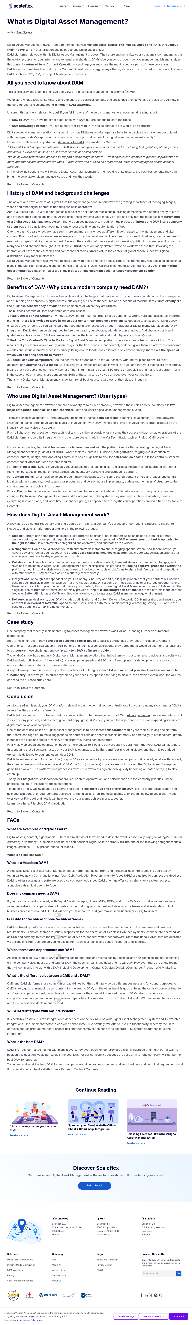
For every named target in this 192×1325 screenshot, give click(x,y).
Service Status (59, 1275)
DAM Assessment (15, 1270)
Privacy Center (104, 1265)
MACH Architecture (64, 593)
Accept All (178, 1316)
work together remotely (83, 573)
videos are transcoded (165, 365)
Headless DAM (20, 871)
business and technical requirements (152, 1064)
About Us (56, 1280)
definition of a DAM (71, 142)
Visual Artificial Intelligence (20, 1280)
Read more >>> (19, 1135)
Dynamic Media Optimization (21, 1265)
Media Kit (56, 1265)
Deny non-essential (153, 1316)
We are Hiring (59, 1270)
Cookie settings (126, 1316)
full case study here (38, 680)
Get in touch (94, 1185)
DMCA (100, 1270)
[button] (63, 6)
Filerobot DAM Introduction (49, 803)
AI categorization (138, 715)
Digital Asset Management (20, 1259)
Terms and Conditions (107, 1259)
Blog (54, 1259)
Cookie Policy (30, 1320)
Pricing (127, 6)
